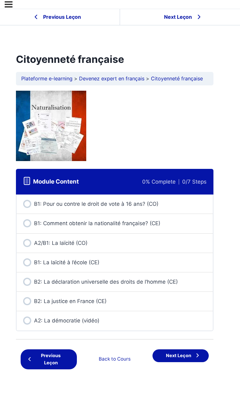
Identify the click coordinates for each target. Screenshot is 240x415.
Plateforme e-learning (46, 78)
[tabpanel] (114, 126)
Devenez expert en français (111, 78)
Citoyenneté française (177, 78)
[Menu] (8, 4)
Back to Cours (115, 359)
